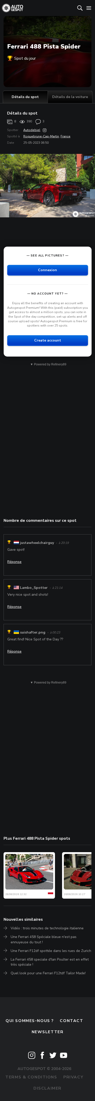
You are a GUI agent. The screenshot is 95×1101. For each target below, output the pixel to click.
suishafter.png (32, 632)
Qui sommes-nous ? (30, 1021)
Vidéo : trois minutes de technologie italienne (47, 928)
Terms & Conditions (31, 1077)
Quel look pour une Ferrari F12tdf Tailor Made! (48, 973)
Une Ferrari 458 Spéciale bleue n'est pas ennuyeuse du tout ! (44, 939)
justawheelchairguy (37, 542)
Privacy (73, 1077)
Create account (47, 340)
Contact (71, 1021)
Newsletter (48, 1032)
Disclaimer (47, 1088)
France (65, 136)
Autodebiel (31, 130)
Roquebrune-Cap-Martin (41, 136)
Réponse (14, 561)
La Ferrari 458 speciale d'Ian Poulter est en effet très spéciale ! (50, 962)
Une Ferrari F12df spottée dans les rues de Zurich (51, 950)
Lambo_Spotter (34, 587)
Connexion (47, 270)
